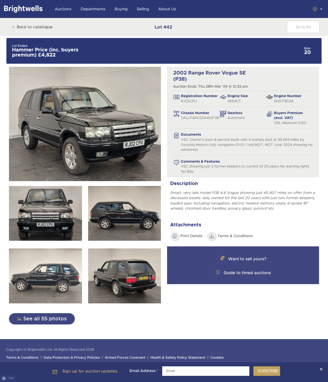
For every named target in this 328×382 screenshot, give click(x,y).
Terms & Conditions (235, 236)
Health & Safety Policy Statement (178, 358)
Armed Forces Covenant (125, 358)
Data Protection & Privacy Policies (72, 358)
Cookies (217, 358)
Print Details (191, 236)
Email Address (143, 371)
